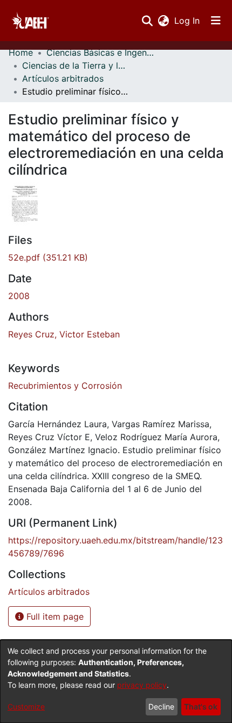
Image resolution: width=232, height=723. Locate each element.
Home (21, 52)
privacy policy (142, 684)
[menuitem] (163, 20)
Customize (26, 706)
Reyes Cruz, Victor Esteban (64, 334)
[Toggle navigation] (216, 20)
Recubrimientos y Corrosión (65, 385)
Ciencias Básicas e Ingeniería (100, 52)
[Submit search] (147, 20)
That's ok (200, 706)
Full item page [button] (54, 616)
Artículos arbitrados (63, 78)
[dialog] (116, 681)
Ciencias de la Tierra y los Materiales (76, 65)
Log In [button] (187, 20)
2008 (19, 295)
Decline (161, 706)
